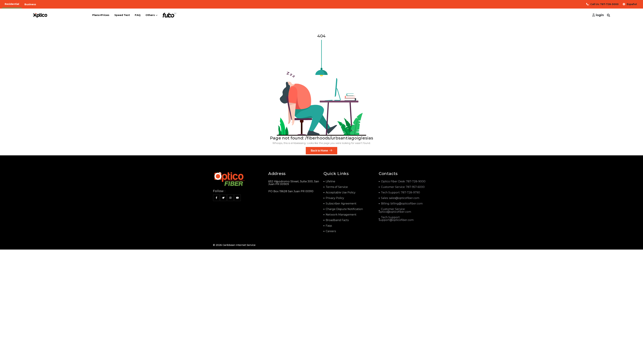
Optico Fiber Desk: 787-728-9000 (403, 181)
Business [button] (30, 4)
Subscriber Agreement (341, 203)
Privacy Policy (335, 198)
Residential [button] (12, 4)
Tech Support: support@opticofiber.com (396, 219)
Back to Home (320, 150)
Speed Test (122, 15)
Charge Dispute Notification (344, 209)
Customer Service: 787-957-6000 (403, 187)
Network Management (341, 214)
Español (632, 4)
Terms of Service (337, 187)
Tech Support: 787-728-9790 (400, 192)
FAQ (137, 15)
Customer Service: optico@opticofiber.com (395, 210)
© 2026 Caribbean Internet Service (234, 245)
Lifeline (330, 181)
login (599, 15)
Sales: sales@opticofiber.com (400, 198)
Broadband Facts (337, 220)
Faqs (329, 225)
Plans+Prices (100, 15)
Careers (331, 231)
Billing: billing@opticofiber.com (402, 203)
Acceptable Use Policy (340, 192)
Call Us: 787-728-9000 (604, 4)
